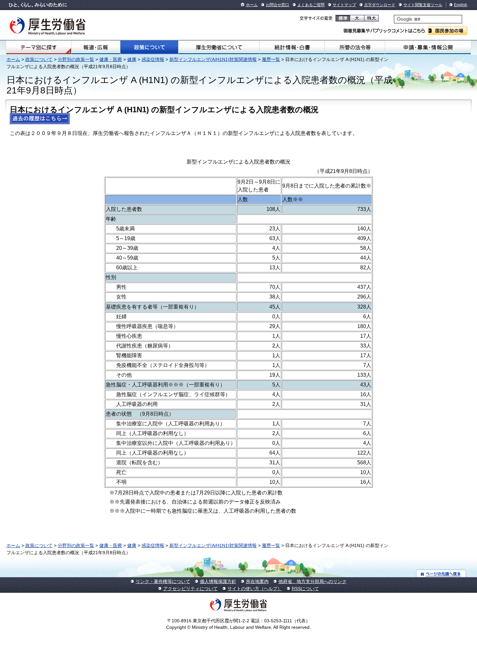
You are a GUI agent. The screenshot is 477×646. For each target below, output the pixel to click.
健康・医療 (110, 59)
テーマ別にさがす (38, 47)
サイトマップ (344, 5)
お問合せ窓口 (277, 5)
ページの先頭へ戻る (441, 573)
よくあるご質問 (310, 5)
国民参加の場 (447, 31)
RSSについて (305, 588)
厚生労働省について (219, 47)
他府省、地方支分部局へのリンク (312, 581)
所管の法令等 (355, 47)
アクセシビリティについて (190, 588)
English (460, 5)
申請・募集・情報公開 (428, 47)
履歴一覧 (271, 59)
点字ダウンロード (379, 5)
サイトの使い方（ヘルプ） (254, 588)
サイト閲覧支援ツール (422, 5)
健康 (131, 59)
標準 (343, 18)
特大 (371, 18)
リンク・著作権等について (163, 581)
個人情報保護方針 (218, 581)
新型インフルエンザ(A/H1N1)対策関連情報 (213, 59)
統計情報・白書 (292, 47)
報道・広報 (95, 47)
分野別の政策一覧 (76, 59)
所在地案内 (257, 581)
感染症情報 (152, 59)
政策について (149, 47)
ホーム (252, 5)
